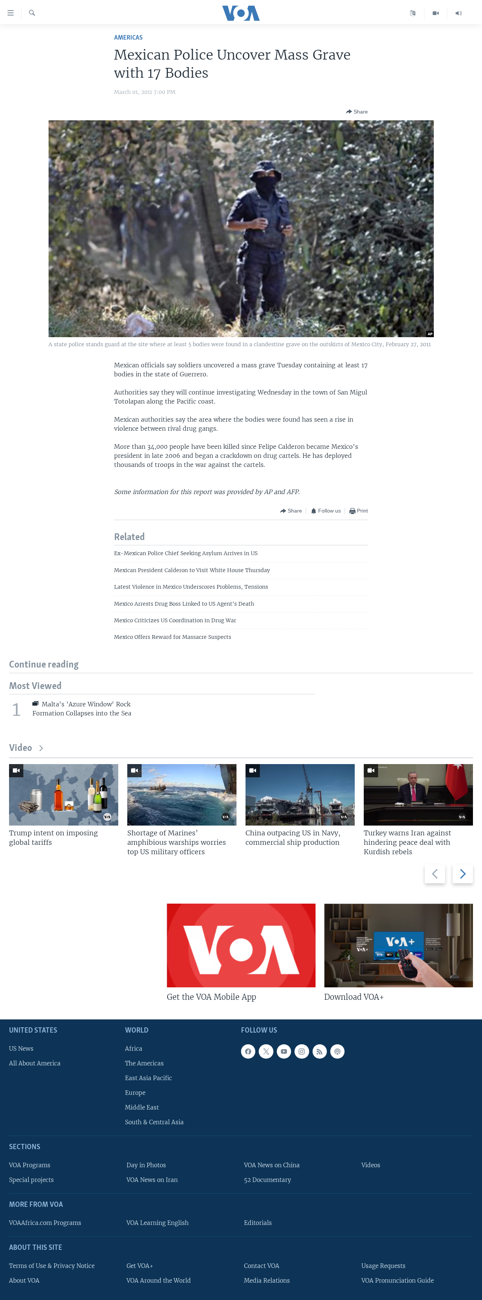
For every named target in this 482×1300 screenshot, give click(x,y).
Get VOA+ (140, 1265)
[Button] (357, 111)
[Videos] (435, 13)
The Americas (144, 1063)
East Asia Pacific (148, 1078)
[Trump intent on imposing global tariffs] (63, 795)
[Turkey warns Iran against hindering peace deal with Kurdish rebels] (418, 795)
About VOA (24, 1280)
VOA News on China (272, 1165)
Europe (135, 1092)
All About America (35, 1063)
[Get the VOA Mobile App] (241, 945)
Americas (128, 38)
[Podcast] (337, 1051)
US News (21, 1048)
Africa (133, 1048)
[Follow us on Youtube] (284, 1051)
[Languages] (412, 13)
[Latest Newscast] (458, 13)
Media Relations (267, 1280)
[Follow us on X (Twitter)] (266, 1051)
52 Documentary (267, 1179)
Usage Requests (384, 1265)
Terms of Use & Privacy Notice (52, 1265)
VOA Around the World (159, 1280)
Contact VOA (261, 1265)
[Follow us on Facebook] (248, 1051)
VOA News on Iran (152, 1179)
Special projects (31, 1179)
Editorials (258, 1222)
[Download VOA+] (398, 945)
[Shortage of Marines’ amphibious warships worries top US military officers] (181, 795)
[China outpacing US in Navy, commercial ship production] (300, 795)
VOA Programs (29, 1165)
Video (20, 748)
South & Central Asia (154, 1122)
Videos (371, 1165)
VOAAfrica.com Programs (45, 1222)
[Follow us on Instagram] (301, 1051)
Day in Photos (146, 1165)
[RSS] (320, 1051)
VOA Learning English (158, 1222)
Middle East (142, 1107)
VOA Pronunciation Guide (398, 1280)
